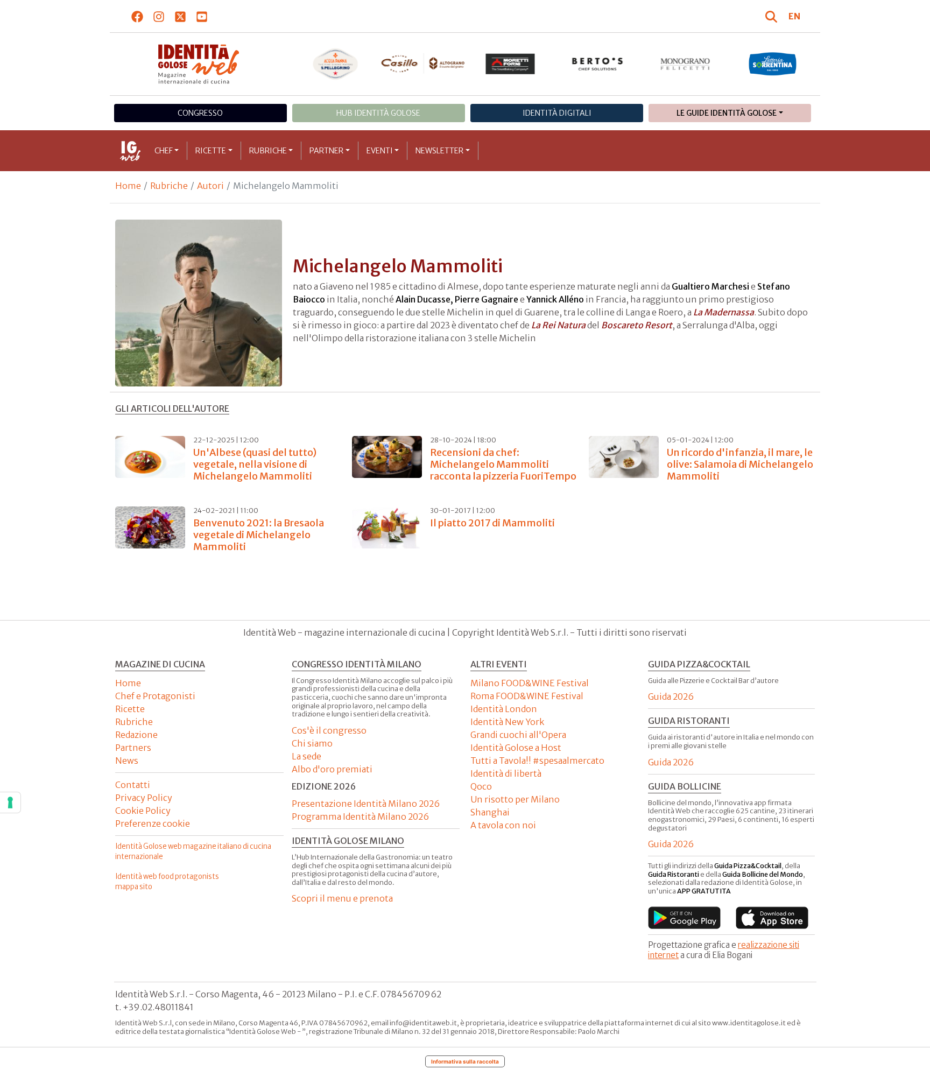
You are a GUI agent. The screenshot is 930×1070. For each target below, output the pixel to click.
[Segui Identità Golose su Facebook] (137, 16)
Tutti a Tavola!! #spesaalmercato (537, 760)
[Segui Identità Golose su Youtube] (202, 16)
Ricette (210, 151)
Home (128, 185)
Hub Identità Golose (378, 113)
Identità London (503, 708)
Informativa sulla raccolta (465, 1061)
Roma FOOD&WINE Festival (526, 696)
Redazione (136, 734)
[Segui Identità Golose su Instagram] (159, 16)
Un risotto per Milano (515, 799)
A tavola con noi (503, 825)
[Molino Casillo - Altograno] (423, 63)
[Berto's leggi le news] (598, 64)
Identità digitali (557, 113)
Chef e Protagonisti (155, 696)
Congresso (200, 113)
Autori (210, 185)
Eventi (380, 151)
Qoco (481, 786)
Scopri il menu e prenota (342, 898)
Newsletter (439, 151)
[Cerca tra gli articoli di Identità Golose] (772, 16)
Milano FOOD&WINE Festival (529, 683)
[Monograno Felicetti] (685, 64)
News (126, 760)
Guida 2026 (671, 696)
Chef (163, 151)
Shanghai (490, 812)
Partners (133, 747)
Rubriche (268, 151)
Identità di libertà (505, 773)
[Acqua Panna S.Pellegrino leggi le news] (335, 64)
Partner (326, 151)
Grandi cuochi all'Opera (518, 734)
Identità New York (507, 721)
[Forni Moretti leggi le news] (510, 64)
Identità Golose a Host (515, 747)
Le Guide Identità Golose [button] (727, 113)
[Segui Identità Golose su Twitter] (180, 16)
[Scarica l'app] (684, 917)
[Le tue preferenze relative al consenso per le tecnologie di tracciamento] (10, 802)
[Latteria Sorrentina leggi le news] (772, 64)
